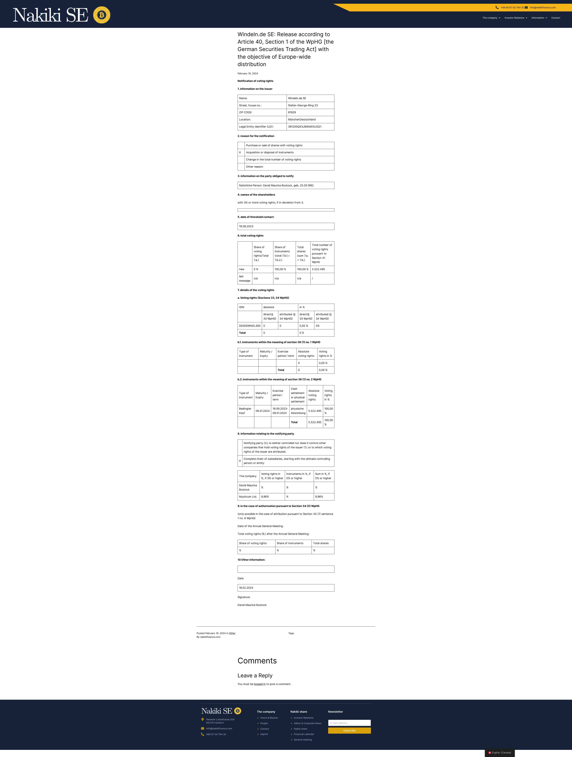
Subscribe (349, 730)
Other (232, 633)
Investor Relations (514, 17)
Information (538, 17)
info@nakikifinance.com (543, 7)
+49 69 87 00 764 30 (512, 7)
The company (490, 17)
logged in (260, 684)
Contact (555, 17)
